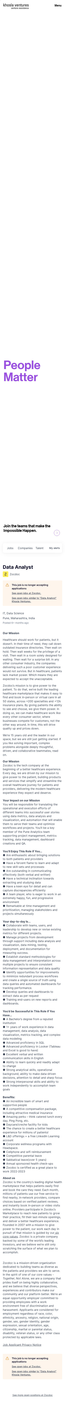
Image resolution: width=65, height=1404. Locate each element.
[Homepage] (16, 4)
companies (25, 548)
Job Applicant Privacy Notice (22, 1344)
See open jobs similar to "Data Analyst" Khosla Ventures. (34, 599)
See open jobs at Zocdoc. (26, 593)
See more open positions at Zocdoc (32, 1395)
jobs (10, 548)
